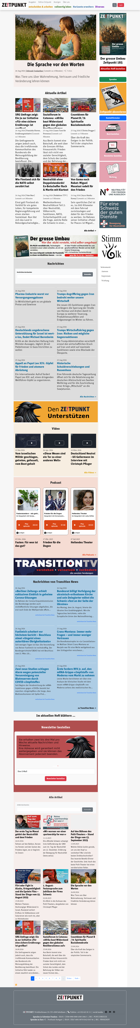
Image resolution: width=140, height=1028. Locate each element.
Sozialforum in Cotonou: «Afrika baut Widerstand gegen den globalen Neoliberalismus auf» (55, 120)
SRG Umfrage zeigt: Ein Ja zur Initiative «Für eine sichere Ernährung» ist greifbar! (26, 120)
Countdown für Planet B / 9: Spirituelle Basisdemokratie (81, 119)
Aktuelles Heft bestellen (113, 69)
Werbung (105, 281)
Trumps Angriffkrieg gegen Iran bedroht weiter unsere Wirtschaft (75, 293)
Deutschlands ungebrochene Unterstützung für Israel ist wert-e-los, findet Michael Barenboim (34, 329)
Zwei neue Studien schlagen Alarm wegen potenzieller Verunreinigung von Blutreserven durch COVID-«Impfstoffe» (32, 671)
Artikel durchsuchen (23, 800)
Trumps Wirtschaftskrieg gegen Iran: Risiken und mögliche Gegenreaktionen (75, 329)
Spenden (113, 79)
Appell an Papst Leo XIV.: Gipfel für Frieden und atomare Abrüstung (34, 362)
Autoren (104, 272)
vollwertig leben (62, 7)
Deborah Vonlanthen (34, 71)
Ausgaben (32, 2)
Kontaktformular (113, 118)
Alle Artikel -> (90, 231)
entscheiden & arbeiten (41, 7)
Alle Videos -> (90, 468)
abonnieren (16, 980)
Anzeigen (57, 2)
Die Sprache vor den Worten (55, 64)
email (55, 762)
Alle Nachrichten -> (88, 392)
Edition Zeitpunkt (44, 2)
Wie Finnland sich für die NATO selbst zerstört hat (27, 183)
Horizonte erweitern (83, 7)
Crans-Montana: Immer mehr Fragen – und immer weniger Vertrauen (74, 630)
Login (121, 5)
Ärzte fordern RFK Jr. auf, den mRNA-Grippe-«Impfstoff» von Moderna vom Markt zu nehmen (76, 668)
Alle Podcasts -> (89, 550)
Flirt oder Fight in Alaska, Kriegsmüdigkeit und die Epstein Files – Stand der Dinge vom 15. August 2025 (27, 887)
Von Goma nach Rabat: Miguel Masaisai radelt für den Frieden (82, 184)
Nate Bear (30, 196)
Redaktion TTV (60, 196)
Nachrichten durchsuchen (24, 267)
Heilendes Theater (82, 538)
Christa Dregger (88, 131)
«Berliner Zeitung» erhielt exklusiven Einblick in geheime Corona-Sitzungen (33, 590)
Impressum (105, 276)
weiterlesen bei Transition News (45, 610)
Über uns (66, 2)
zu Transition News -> (87, 704)
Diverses (99, 7)
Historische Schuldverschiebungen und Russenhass (73, 362)
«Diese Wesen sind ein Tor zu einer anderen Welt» (54, 452)
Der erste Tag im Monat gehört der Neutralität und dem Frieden (27, 830)
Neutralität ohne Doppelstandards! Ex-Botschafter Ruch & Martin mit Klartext (55, 184)
